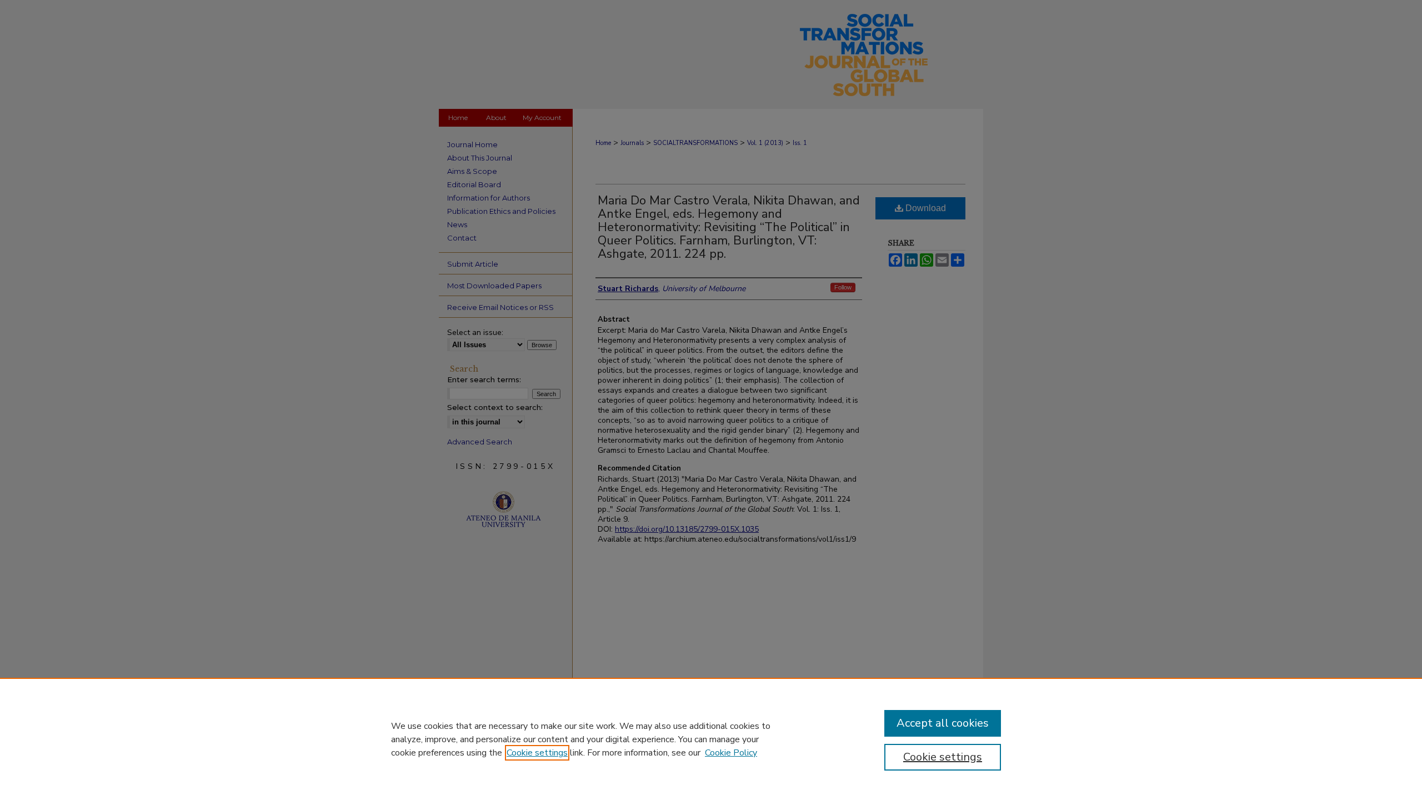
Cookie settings (537, 753)
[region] (711, 739)
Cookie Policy (731, 753)
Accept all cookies (943, 723)
